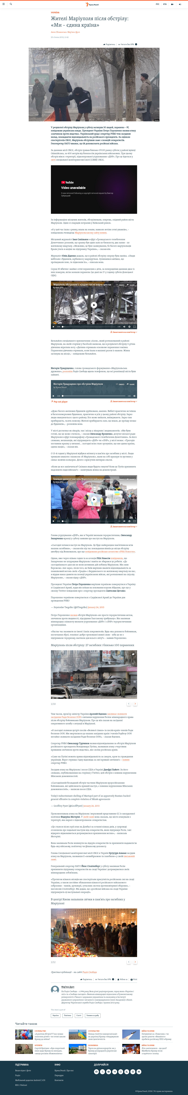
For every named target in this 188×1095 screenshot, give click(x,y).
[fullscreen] (134, 326)
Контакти (59, 1080)
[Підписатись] (138, 1071)
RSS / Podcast (21, 1085)
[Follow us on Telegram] (114, 1071)
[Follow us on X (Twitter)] (102, 1071)
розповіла (68, 371)
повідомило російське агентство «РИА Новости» (110, 552)
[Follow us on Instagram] (120, 1071)
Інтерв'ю (38, 1045)
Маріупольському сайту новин (91, 233)
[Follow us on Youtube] (108, 1071)
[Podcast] (132, 1071)
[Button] (109, 44)
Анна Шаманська (59, 32)
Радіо (17, 1076)
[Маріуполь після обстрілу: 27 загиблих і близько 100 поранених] (94, 674)
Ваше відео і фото (23, 1071)
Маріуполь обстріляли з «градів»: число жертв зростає (82, 285)
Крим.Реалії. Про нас (64, 1071)
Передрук (59, 1076)
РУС (157, 4)
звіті (53, 160)
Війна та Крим (148, 1031)
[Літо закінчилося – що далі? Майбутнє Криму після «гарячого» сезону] (131, 1049)
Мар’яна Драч (73, 32)
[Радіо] (180, 4)
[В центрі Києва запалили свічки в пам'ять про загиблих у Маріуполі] (94, 932)
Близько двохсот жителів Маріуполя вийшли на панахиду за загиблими (91, 479)
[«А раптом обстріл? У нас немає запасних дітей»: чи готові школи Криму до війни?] (24, 1035)
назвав (73, 615)
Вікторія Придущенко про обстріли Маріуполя (78, 384)
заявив (125, 760)
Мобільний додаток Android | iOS (30, 1080)
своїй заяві (88, 817)
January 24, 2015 (96, 607)
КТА (165, 4)
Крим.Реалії (61, 288)
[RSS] (126, 1071)
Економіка (93, 1045)
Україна (55, 13)
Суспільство (40, 1031)
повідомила (117, 558)
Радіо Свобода (89, 972)
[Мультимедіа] (172, 4)
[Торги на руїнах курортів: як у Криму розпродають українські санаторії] (77, 1049)
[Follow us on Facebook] (96, 1071)
